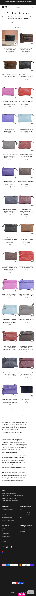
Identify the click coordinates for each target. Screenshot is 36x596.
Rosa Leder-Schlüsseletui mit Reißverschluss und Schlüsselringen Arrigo (10, 103)
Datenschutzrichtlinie (25, 514)
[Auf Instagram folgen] (7, 547)
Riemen (3, 531)
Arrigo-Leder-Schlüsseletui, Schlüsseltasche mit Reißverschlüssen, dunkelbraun (26, 348)
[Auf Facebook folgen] (3, 547)
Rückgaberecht (5, 514)
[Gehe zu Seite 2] (21, 409)
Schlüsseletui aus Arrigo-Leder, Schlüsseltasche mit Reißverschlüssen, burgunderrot (26, 374)
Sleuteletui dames (11, 22)
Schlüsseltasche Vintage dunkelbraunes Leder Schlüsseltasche (10, 50)
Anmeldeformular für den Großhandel (26, 530)
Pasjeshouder (5, 539)
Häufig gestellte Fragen (7, 509)
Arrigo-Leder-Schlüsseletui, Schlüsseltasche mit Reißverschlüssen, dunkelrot (9, 348)
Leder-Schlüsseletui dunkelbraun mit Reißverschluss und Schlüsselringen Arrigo (26, 183)
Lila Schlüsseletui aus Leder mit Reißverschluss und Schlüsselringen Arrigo (9, 129)
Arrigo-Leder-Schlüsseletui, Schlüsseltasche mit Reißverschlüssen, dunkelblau (10, 374)
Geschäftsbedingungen (25, 512)
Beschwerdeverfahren (7, 517)
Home (3, 22)
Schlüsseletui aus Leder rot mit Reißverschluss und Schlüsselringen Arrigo (26, 103)
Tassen (3, 528)
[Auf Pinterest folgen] (12, 547)
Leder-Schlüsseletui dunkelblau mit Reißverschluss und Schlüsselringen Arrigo (9, 211)
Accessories (5, 541)
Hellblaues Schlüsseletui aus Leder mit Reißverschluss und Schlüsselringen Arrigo (26, 129)
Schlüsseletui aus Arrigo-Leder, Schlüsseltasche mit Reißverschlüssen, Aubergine (9, 401)
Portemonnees (5, 533)
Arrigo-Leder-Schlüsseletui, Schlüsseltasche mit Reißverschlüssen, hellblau (9, 321)
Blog (21, 517)
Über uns (22, 509)
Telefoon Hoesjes (6, 536)
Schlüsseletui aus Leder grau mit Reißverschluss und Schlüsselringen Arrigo (10, 156)
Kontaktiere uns (6, 512)
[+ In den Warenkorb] (15, 43)
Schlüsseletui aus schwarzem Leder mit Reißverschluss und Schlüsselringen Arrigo (26, 76)
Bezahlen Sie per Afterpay (8, 520)
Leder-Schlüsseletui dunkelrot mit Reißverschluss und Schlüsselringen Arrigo (26, 156)
